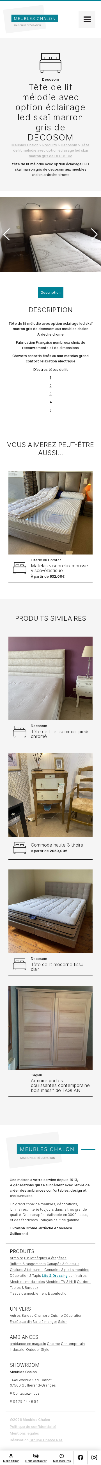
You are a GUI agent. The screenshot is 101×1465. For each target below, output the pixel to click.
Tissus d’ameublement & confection (39, 1293)
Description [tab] (51, 292)
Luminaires (77, 1275)
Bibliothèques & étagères (45, 1258)
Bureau (27, 1315)
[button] (94, 234)
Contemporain (73, 1344)
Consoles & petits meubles (66, 1270)
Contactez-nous (26, 1393)
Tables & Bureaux (24, 1287)
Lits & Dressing (55, 1275)
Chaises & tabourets (26, 1270)
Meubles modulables (27, 1282)
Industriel (17, 1349)
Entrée (15, 1322)
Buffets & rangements (28, 1264)
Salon (62, 1322)
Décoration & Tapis (25, 1275)
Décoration (73, 1315)
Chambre (42, 1315)
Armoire (16, 1258)
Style (45, 1349)
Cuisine (56, 1315)
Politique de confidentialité (33, 1427)
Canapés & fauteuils (63, 1264)
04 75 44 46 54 (25, 1401)
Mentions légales (24, 1433)
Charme (53, 1344)
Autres (15, 1315)
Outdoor (84, 1282)
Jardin (27, 1322)
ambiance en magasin (28, 1344)
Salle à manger (45, 1322)
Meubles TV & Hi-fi (61, 1282)
